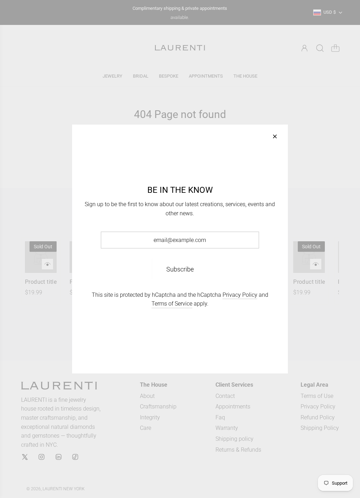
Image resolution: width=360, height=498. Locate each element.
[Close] (275, 136)
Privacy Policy (240, 294)
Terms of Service (172, 303)
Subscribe (180, 269)
